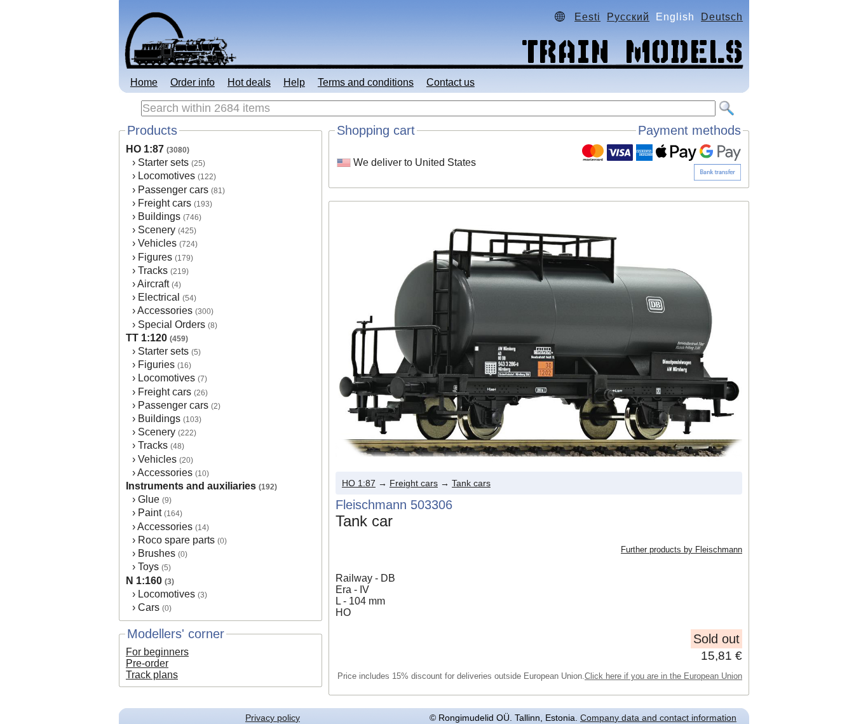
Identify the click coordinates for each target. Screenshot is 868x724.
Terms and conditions (366, 82)
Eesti (587, 16)
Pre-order (147, 663)
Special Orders (171, 324)
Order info (192, 82)
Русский (628, 16)
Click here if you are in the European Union (663, 676)
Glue (148, 499)
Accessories (165, 310)
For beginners (157, 651)
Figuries (156, 364)
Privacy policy (272, 718)
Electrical (159, 297)
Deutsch (722, 16)
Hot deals (249, 82)
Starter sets (163, 162)
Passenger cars (173, 189)
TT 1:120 (146, 337)
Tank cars (471, 483)
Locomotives (166, 175)
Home (144, 82)
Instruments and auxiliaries (191, 486)
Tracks (153, 270)
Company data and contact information (658, 718)
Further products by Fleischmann (681, 549)
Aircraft (153, 283)
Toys (148, 566)
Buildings (159, 216)
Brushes (156, 553)
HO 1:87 (145, 149)
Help (294, 82)
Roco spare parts (176, 540)
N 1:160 (144, 580)
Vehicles (157, 243)
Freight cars (164, 203)
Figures (155, 257)
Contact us (450, 82)
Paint (149, 512)
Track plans (152, 674)
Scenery (156, 229)
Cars (148, 607)
